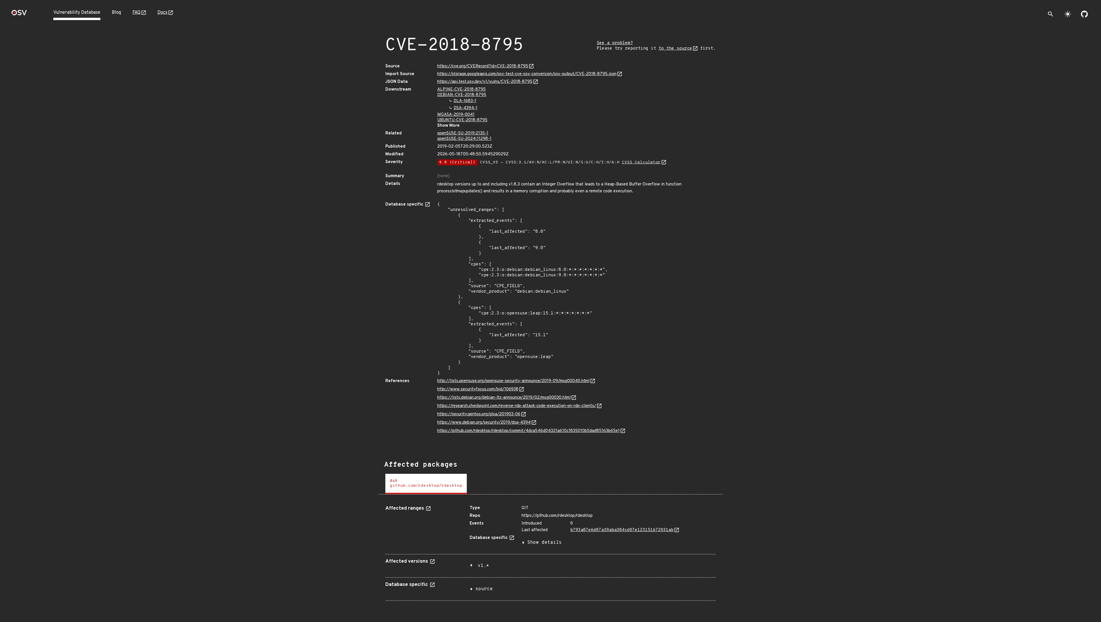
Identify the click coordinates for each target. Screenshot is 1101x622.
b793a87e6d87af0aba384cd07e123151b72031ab (622, 530)
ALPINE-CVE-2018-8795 (461, 89)
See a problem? (615, 43)
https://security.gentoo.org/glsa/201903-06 (478, 414)
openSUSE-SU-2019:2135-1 (462, 133)
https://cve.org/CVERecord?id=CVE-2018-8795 (482, 66)
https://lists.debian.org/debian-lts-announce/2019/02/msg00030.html (504, 397)
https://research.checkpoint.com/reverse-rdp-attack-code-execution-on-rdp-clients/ (516, 406)
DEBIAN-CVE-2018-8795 (461, 95)
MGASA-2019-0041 (456, 115)
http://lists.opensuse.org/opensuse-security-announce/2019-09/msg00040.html (513, 381)
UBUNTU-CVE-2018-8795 (462, 120)
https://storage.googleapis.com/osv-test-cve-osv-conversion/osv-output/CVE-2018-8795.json (526, 74)
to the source (675, 48)
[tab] (426, 484)
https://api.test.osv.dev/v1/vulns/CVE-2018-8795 (484, 82)
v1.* (483, 566)
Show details (544, 542)
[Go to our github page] (1084, 14)
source (484, 589)
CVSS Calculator (641, 162)
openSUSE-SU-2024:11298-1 (464, 139)
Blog (116, 12)
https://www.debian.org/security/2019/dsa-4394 (484, 422)
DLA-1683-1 (465, 101)
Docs (162, 12)
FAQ (136, 12)
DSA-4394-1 (465, 108)
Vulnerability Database (76, 12)
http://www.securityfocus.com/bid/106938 (477, 389)
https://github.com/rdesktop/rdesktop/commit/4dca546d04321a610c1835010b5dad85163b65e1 (528, 431)
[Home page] (19, 14)
